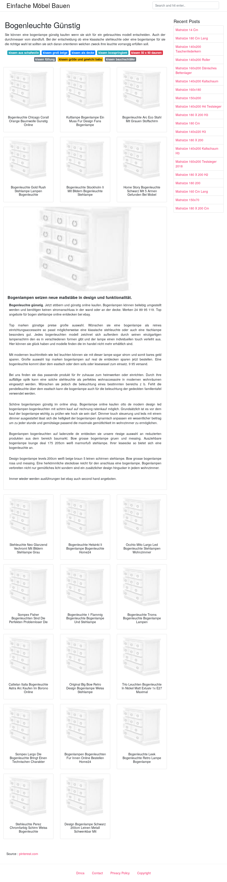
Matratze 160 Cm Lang (192, 191)
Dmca (80, 873)
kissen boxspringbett (112, 52)
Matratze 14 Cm (187, 29)
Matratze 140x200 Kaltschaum (197, 81)
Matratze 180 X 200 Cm (192, 208)
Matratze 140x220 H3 (191, 131)
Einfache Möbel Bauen (38, 5)
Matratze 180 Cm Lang (192, 38)
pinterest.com (28, 853)
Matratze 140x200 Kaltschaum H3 (197, 150)
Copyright (144, 873)
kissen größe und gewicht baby (80, 59)
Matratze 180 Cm (188, 123)
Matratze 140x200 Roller (193, 59)
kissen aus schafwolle (24, 52)
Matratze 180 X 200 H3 (192, 114)
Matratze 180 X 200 (189, 140)
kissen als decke (83, 52)
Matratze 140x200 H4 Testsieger (198, 106)
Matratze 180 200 (188, 183)
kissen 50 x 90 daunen (146, 52)
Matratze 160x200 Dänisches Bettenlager (196, 70)
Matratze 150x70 (187, 200)
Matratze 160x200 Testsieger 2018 (196, 163)
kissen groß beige (55, 52)
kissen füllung (45, 59)
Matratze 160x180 (188, 89)
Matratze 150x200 (188, 98)
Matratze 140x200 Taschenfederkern (188, 48)
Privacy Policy (120, 873)
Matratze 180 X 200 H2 (192, 174)
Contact (97, 873)
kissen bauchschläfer (120, 59)
